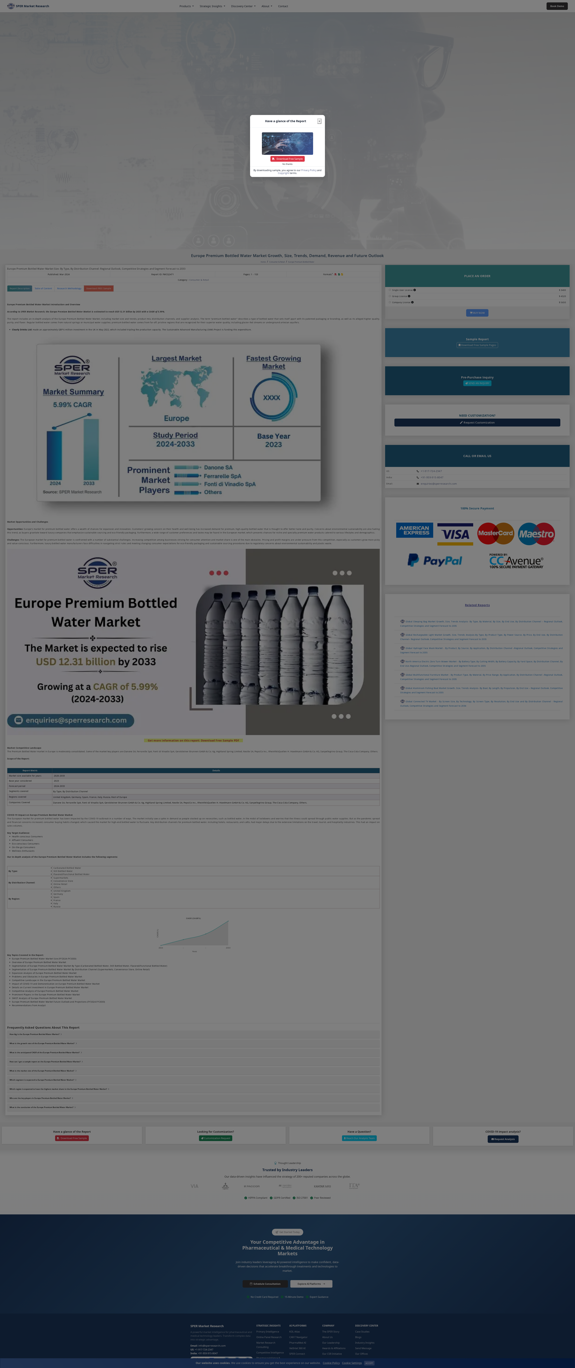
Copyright (283, 173)
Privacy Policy (309, 170)
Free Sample (290, 158)
